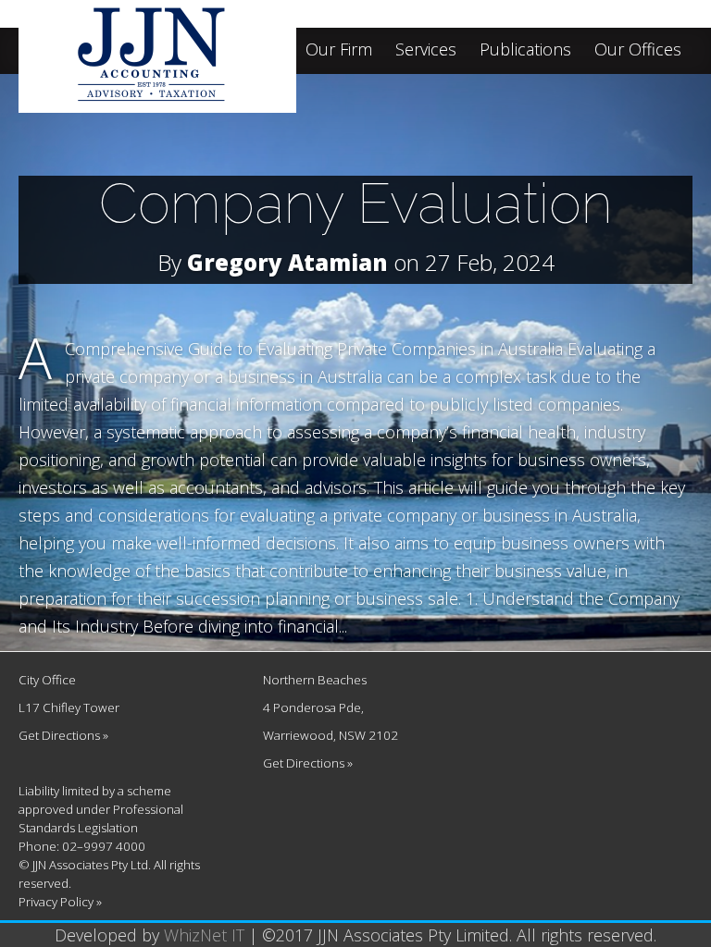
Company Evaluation (356, 203)
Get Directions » (63, 735)
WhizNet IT (204, 935)
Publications (525, 50)
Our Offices (637, 50)
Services (425, 50)
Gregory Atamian (287, 262)
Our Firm (339, 50)
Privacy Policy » (60, 901)
